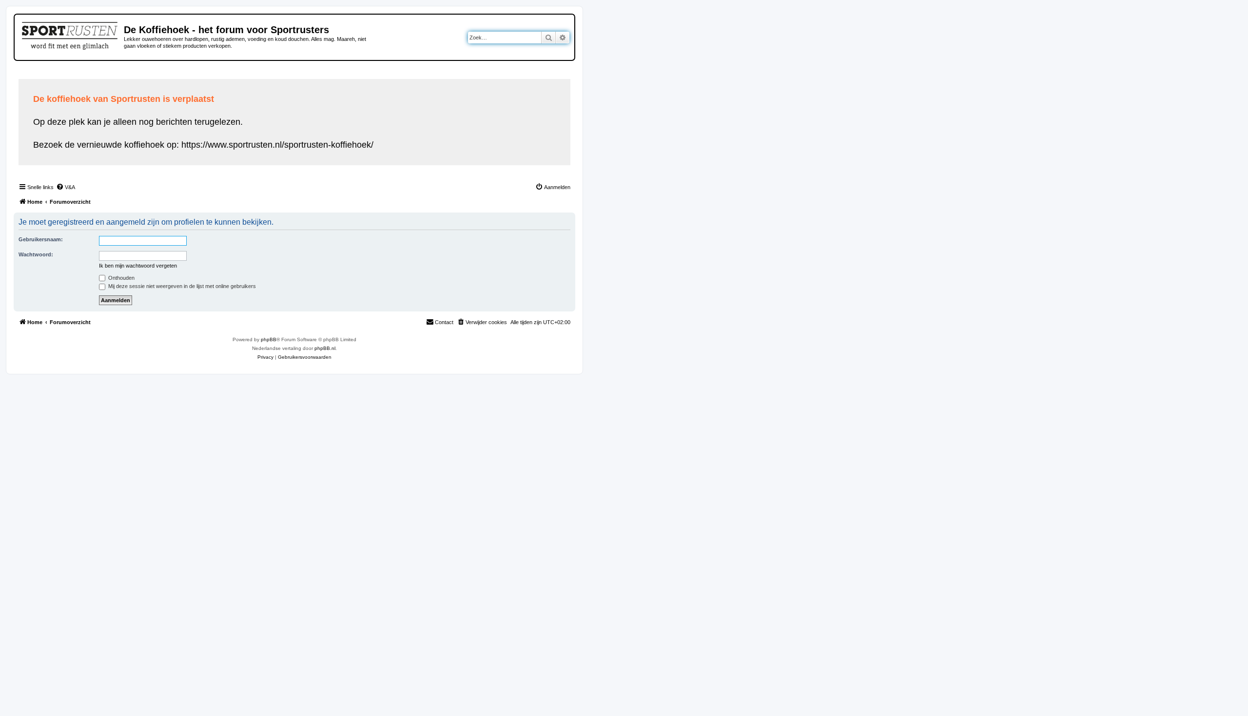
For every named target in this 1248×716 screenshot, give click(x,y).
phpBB (268, 339)
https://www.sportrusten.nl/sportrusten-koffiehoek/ (277, 145)
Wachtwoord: (36, 254)
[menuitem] (65, 187)
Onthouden (121, 278)
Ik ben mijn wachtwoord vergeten (138, 266)
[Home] (70, 34)
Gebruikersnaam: (41, 239)
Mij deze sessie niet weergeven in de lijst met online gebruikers (181, 286)
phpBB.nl (324, 348)
